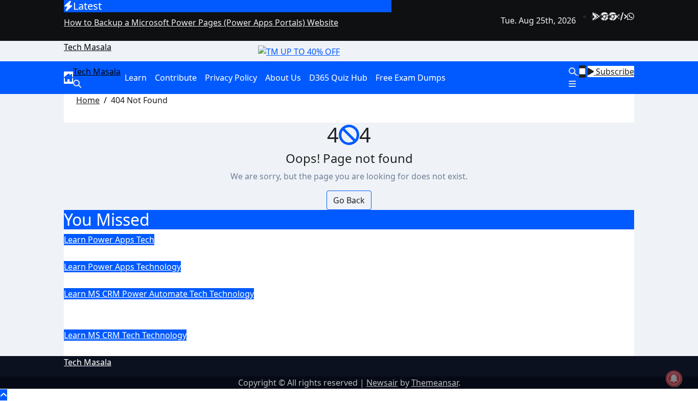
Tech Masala (87, 47)
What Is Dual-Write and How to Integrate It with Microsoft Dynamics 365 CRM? (290, 348)
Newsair (382, 382)
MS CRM (105, 293)
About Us (283, 77)
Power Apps (112, 239)
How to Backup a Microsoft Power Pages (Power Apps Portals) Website (268, 252)
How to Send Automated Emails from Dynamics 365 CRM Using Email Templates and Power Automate (326, 314)
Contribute (176, 77)
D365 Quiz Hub (338, 77)
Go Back (349, 200)
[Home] (68, 78)
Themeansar (434, 382)
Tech (145, 239)
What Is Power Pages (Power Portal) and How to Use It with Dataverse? (269, 279)
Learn (136, 77)
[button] (601, 84)
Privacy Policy (231, 77)
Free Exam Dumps (411, 77)
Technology (158, 266)
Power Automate (156, 293)
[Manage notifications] (674, 378)
